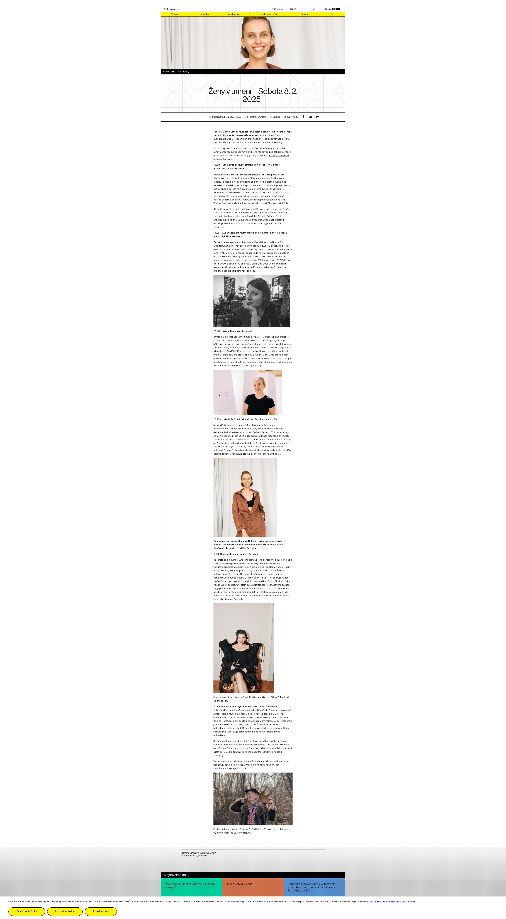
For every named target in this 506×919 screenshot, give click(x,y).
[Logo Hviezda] (213, 9)
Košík (332, 9)
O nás (330, 14)
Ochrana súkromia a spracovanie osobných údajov (390, 901)
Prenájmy (303, 14)
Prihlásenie (277, 9)
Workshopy (234, 14)
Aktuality (175, 14)
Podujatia (204, 14)
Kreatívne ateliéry (268, 14)
